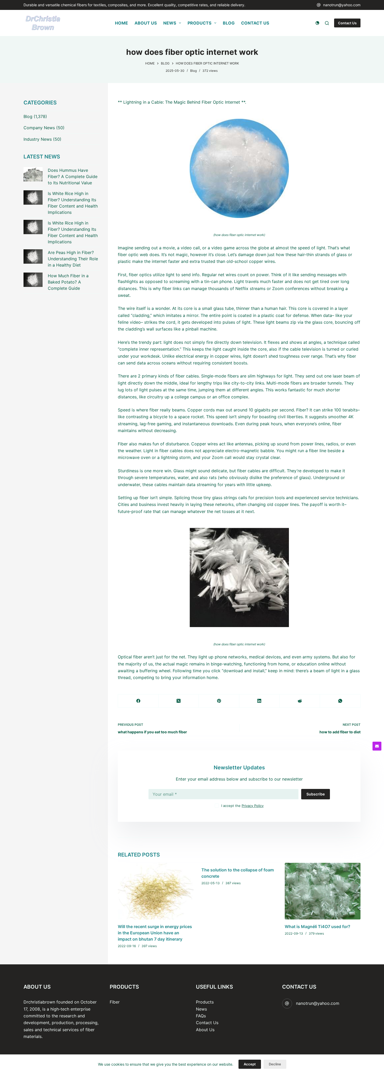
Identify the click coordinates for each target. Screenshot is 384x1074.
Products (205, 1002)
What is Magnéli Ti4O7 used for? (317, 926)
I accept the (242, 806)
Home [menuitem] (121, 23)
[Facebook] (138, 701)
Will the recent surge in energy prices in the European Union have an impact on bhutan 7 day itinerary (155, 933)
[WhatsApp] (340, 701)
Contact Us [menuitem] (255, 23)
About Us (205, 1029)
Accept (250, 1064)
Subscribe (315, 794)
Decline (275, 1064)
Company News (39, 127)
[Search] (327, 23)
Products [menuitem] (199, 23)
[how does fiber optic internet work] (239, 168)
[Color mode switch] (317, 23)
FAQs (201, 1015)
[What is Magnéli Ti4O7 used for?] (322, 891)
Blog (193, 71)
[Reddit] (300, 701)
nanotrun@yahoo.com (341, 5)
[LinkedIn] (259, 701)
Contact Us (347, 23)
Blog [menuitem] (229, 23)
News (201, 1009)
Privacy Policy (253, 806)
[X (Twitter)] (179, 701)
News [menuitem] (169, 23)
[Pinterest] (219, 701)
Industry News (38, 139)
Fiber (115, 1002)
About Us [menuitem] (146, 23)
